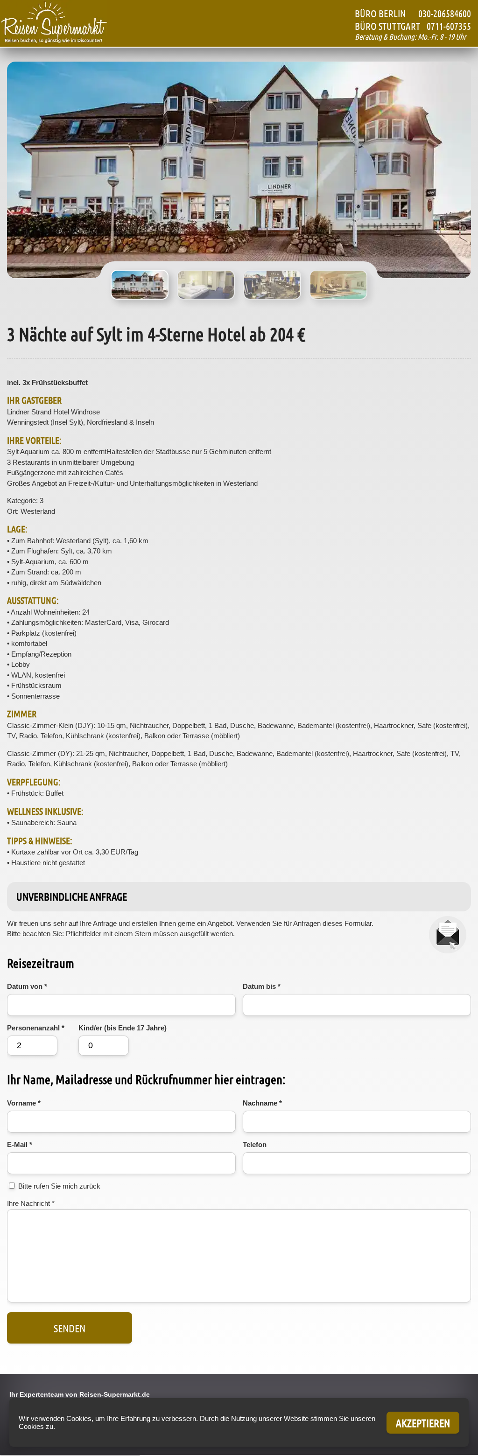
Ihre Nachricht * (31, 1203)
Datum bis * (262, 986)
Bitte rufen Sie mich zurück (59, 1186)
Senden (69, 1328)
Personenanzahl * (35, 1028)
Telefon (255, 1144)
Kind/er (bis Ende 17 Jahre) (122, 1028)
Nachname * (262, 1103)
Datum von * (27, 986)
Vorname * (24, 1103)
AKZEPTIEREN (423, 1422)
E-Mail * (19, 1144)
